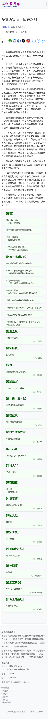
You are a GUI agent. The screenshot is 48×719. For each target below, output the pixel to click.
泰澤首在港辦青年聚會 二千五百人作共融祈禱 (17, 248)
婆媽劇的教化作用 (14, 505)
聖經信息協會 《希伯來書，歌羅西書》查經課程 (21, 291)
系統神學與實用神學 (15, 405)
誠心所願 (10, 355)
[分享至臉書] (19, 41)
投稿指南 (4, 700)
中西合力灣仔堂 (13, 439)
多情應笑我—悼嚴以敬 (16, 456)
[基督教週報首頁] (10, 4)
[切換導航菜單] (43, 4)
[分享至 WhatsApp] (10, 41)
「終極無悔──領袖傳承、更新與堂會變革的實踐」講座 (23, 323)
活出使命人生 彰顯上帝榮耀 (13, 221)
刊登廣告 (4, 691)
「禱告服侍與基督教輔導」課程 (20, 300)
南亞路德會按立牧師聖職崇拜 (19, 263)
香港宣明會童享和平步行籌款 (19, 230)
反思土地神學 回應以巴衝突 (13, 238)
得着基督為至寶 (13, 556)
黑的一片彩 (11, 472)
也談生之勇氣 (12, 338)
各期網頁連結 (6, 703)
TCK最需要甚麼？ (14, 589)
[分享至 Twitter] (23, 41)
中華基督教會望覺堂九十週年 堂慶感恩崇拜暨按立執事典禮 (20, 272)
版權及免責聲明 (37, 712)
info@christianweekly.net (18, 682)
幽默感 (9, 572)
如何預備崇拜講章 (14, 422)
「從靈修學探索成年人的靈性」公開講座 (24, 308)
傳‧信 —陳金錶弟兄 (12, 490)
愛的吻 (9, 522)
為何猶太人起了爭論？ (16, 388)
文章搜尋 (4, 697)
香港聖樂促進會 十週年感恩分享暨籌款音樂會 (20, 282)
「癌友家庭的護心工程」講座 (19, 315)
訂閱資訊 (4, 694)
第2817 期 (5, 27)
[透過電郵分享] (14, 41)
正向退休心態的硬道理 (16, 372)
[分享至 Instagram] (28, 41)
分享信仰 (10, 539)
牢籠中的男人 (12, 606)
